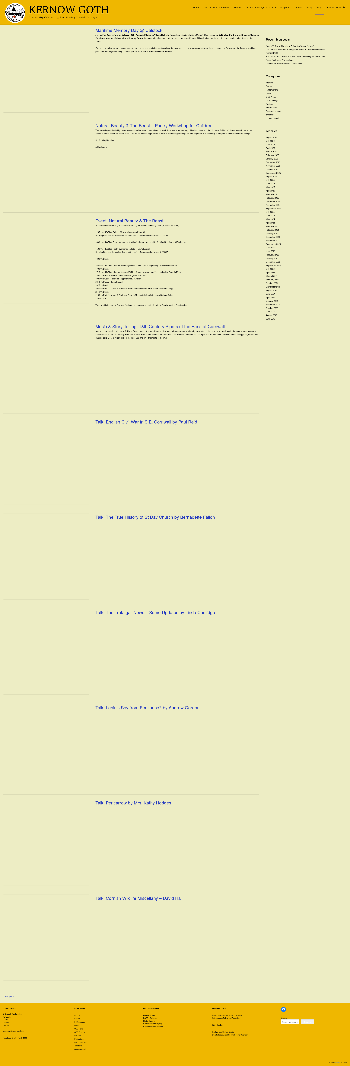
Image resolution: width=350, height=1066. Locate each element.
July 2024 (270, 212)
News (268, 93)
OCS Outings (272, 100)
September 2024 (273, 208)
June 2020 (270, 311)
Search (284, 1017)
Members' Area (149, 1015)
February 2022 (272, 279)
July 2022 (270, 268)
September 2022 (273, 265)
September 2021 (273, 286)
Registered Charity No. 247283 (15, 1038)
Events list (216, 1034)
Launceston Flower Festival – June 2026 (284, 63)
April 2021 (270, 297)
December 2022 (273, 261)
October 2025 (272, 169)
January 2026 (272, 158)
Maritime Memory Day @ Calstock (128, 30)
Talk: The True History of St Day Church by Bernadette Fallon (155, 517)
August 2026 (271, 137)
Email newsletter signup (152, 1023)
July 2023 (270, 247)
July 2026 (270, 140)
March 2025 (271, 194)
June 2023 (270, 251)
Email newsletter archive (153, 1026)
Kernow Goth (69, 10)
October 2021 (272, 283)
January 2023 (272, 258)
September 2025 (273, 172)
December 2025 (273, 162)
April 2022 (270, 272)
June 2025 (270, 183)
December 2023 (273, 236)
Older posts (9, 996)
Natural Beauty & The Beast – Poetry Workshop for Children (154, 125)
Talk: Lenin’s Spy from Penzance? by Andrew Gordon (147, 707)
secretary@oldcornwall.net (13, 1031)
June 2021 (270, 293)
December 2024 (273, 201)
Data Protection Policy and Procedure (227, 1015)
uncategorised (272, 118)
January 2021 (272, 300)
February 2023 (272, 254)
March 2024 (271, 226)
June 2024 (270, 215)
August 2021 (271, 290)
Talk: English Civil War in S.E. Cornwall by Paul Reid (146, 421)
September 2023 (273, 244)
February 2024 (272, 229)
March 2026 (271, 151)
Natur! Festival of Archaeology (279, 59)
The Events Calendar (239, 1034)
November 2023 (273, 240)
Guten (337, 1062)
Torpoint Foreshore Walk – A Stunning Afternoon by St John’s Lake (295, 56)
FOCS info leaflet (150, 1018)
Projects (269, 103)
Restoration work (273, 111)
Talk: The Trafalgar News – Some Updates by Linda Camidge (155, 612)
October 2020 (272, 308)
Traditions (270, 114)
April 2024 (270, 222)
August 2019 (271, 315)
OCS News (271, 96)
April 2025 (270, 190)
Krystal (231, 1032)
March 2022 (271, 276)
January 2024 (272, 233)
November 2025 (273, 165)
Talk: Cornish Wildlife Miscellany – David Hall (139, 898)
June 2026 (270, 144)
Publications (271, 107)
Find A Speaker (149, 1021)
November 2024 (273, 204)
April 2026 (270, 148)
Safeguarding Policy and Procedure (226, 1018)
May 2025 (270, 187)
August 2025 (271, 176)
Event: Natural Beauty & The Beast (129, 220)
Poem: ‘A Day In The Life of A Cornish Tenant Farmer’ (290, 45)
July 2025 (270, 180)
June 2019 (270, 318)
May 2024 (270, 219)
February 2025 (272, 197)
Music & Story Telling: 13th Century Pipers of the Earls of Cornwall (160, 326)
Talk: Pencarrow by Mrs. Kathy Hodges (133, 802)
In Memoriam (272, 89)
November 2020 (273, 304)
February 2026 (272, 155)
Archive (269, 82)
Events (269, 86)
